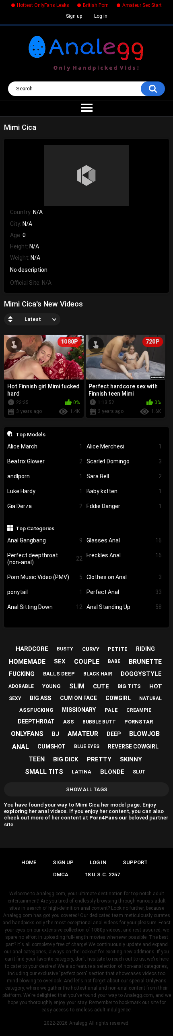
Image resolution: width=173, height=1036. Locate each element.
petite (118, 649)
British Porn (96, 5)
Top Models (30, 434)
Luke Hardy (44, 491)
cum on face (78, 698)
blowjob (144, 734)
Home (28, 862)
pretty (99, 759)
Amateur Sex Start (142, 5)
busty (65, 649)
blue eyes (86, 746)
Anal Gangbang (44, 540)
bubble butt (99, 722)
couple (86, 661)
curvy (90, 649)
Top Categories (35, 528)
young (51, 686)
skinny (131, 759)
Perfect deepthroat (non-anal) (44, 558)
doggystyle (141, 673)
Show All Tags (86, 789)
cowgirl (118, 698)
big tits (129, 686)
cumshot (51, 746)
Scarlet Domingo (124, 461)
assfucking (36, 710)
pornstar (138, 722)
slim (76, 686)
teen (37, 759)
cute (101, 686)
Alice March (44, 446)
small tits (44, 771)
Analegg (78, 1023)
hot (155, 686)
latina (81, 772)
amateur (83, 734)
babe (114, 661)
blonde (112, 771)
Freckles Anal (124, 555)
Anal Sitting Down (44, 607)
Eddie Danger (124, 506)
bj (55, 734)
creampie (138, 710)
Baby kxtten (124, 491)
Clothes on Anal (124, 577)
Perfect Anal (124, 592)
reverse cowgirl (133, 746)
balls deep (59, 674)
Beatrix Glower (44, 461)
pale (111, 710)
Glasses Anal (124, 540)
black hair (97, 674)
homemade (27, 661)
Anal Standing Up (124, 607)
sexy (15, 698)
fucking (22, 673)
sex (60, 661)
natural (150, 698)
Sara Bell (124, 476)
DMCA (60, 874)
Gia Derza (44, 506)
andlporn (44, 476)
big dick (65, 759)
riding (145, 649)
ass (68, 722)
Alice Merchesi (124, 446)
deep (114, 734)
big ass (40, 698)
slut (139, 772)
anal (20, 746)
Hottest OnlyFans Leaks (43, 5)
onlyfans (27, 734)
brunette (145, 661)
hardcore (32, 648)
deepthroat (36, 721)
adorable (21, 686)
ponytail (44, 592)
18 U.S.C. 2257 (102, 874)
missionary (79, 710)
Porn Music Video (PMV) (44, 577)
